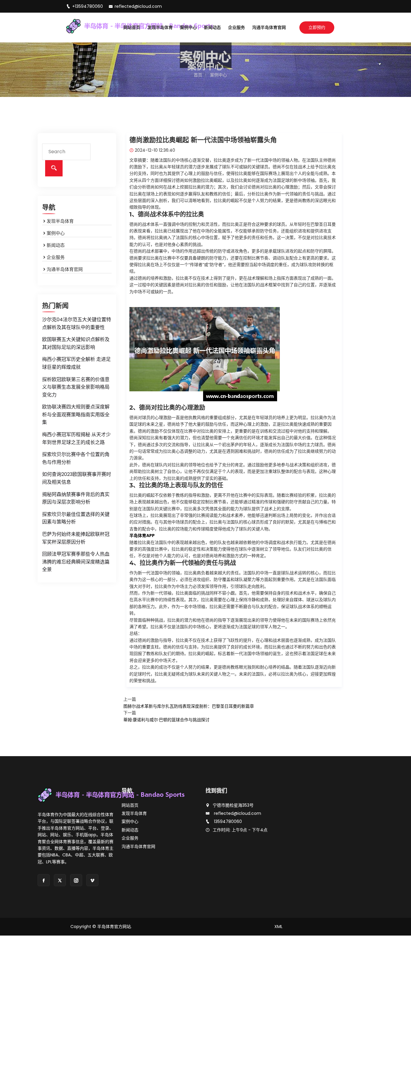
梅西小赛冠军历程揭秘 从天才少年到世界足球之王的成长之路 (76, 438)
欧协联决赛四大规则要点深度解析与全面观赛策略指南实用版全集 (76, 414)
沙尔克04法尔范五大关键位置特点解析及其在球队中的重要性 (76, 323)
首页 (198, 75)
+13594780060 (88, 6)
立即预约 (316, 27)
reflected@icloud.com (138, 6)
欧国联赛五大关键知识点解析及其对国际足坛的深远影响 (76, 343)
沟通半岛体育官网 (269, 27)
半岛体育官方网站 (114, 927)
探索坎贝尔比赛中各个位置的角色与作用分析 (76, 458)
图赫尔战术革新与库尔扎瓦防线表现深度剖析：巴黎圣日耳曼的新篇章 (188, 706)
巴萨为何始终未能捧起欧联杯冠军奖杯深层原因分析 (76, 538)
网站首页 (131, 27)
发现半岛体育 (160, 27)
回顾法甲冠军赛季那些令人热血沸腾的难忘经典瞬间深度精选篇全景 (76, 562)
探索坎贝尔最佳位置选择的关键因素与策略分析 (76, 518)
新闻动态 (212, 27)
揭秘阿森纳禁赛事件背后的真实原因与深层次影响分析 (76, 498)
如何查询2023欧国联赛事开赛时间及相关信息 (76, 478)
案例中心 (188, 27)
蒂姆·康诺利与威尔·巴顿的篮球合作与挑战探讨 (166, 720)
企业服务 (236, 27)
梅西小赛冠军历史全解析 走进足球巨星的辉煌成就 (76, 363)
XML (278, 927)
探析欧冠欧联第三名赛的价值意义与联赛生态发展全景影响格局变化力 (76, 387)
